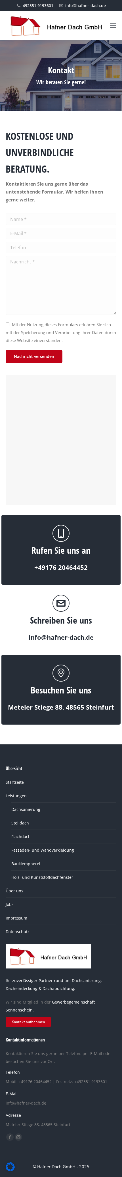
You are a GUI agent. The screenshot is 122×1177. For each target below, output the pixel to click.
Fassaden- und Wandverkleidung (42, 850)
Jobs (10, 904)
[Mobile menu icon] (113, 25)
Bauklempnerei (25, 863)
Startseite (15, 782)
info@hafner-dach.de (85, 5)
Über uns (14, 891)
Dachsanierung (25, 809)
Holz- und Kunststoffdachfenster (42, 877)
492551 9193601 (38, 5)
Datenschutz (18, 931)
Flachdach (21, 836)
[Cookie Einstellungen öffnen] (10, 1170)
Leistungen (16, 795)
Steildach (20, 823)
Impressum (16, 918)
